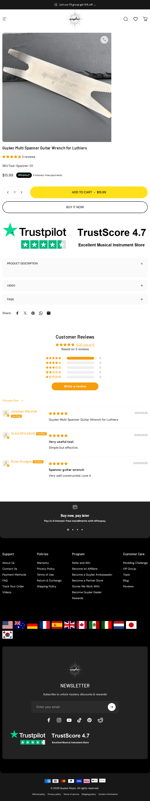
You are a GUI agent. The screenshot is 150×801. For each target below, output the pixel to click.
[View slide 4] (82, 529)
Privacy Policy (46, 568)
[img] (58, 413)
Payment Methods (14, 574)
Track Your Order (13, 586)
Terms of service (71, 794)
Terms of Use (45, 574)
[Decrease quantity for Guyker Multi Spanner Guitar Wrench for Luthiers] (7, 192)
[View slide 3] (77, 529)
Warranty (43, 563)
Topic (126, 574)
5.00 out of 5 (85, 345)
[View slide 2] (72, 529)
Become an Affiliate (84, 568)
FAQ (5, 580)
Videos (6, 592)
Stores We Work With (86, 586)
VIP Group (129, 568)
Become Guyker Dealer (87, 592)
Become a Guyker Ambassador (92, 574)
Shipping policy (89, 794)
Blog (126, 580)
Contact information (108, 794)
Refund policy (38, 794)
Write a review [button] (75, 386)
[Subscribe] (112, 707)
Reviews (128, 586)
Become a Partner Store (87, 580)
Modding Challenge (135, 563)
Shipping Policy (46, 586)
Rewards (77, 598)
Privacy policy (54, 794)
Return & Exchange (49, 580)
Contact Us (9, 568)
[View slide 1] (68, 529)
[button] (12, 157)
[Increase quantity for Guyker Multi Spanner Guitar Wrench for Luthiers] (22, 192)
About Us (8, 563)
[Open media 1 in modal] (104, 40)
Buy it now (75, 207)
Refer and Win (81, 563)
